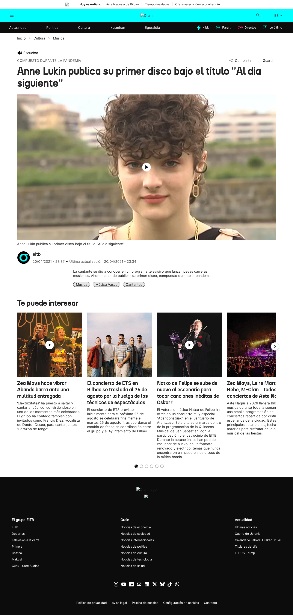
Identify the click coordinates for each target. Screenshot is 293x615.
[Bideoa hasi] (146, 167)
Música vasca (106, 284)
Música (81, 284)
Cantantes (134, 284)
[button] (275, 346)
